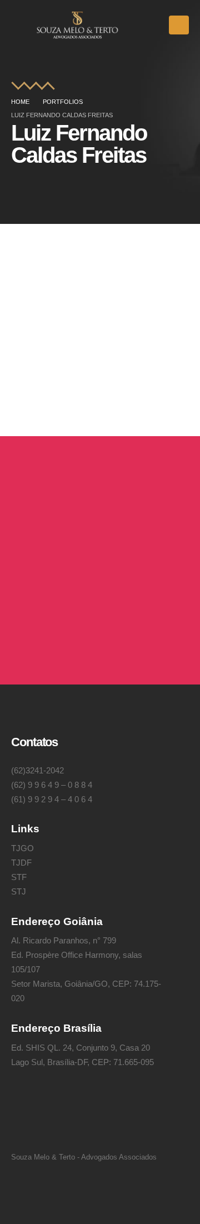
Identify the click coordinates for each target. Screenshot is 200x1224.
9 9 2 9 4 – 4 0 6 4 (60, 799)
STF (19, 877)
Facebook (54, 1125)
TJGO (22, 848)
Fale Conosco (64, 629)
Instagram (24, 1125)
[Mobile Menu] (179, 25)
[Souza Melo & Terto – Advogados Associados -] (77, 25)
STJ (18, 891)
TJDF (21, 862)
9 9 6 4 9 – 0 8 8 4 (60, 785)
